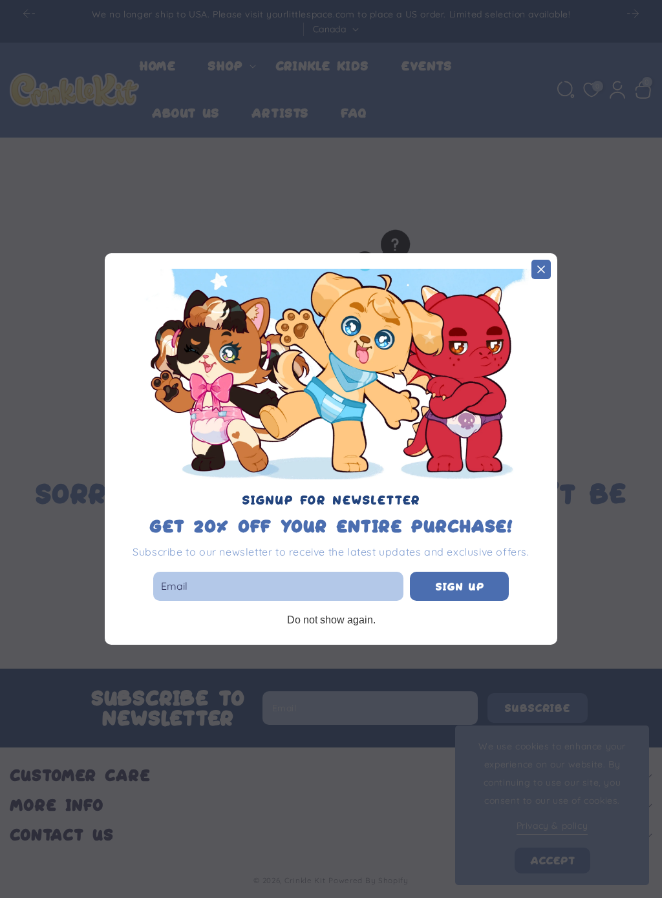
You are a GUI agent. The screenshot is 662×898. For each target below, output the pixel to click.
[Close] (541, 269)
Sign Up (459, 586)
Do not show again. (331, 619)
